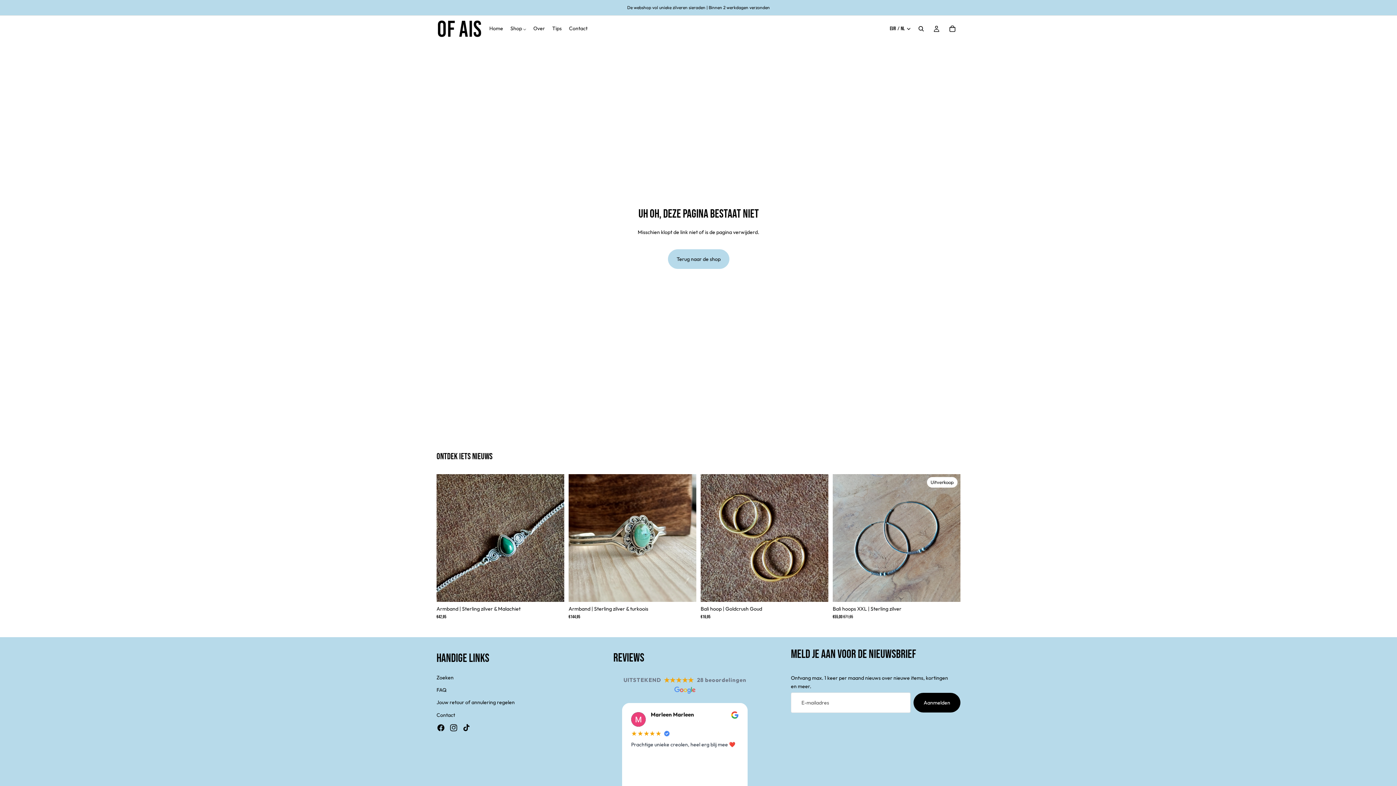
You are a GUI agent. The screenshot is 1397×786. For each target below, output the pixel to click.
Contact (446, 715)
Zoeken (445, 677)
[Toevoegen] (553, 591)
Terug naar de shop (699, 259)
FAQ (441, 690)
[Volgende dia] (553, 538)
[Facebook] (441, 727)
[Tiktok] (466, 727)
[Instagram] (453, 727)
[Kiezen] (817, 591)
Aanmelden (937, 702)
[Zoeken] (921, 29)
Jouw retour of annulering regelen (476, 702)
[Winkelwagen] (952, 29)
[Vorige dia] (447, 538)
